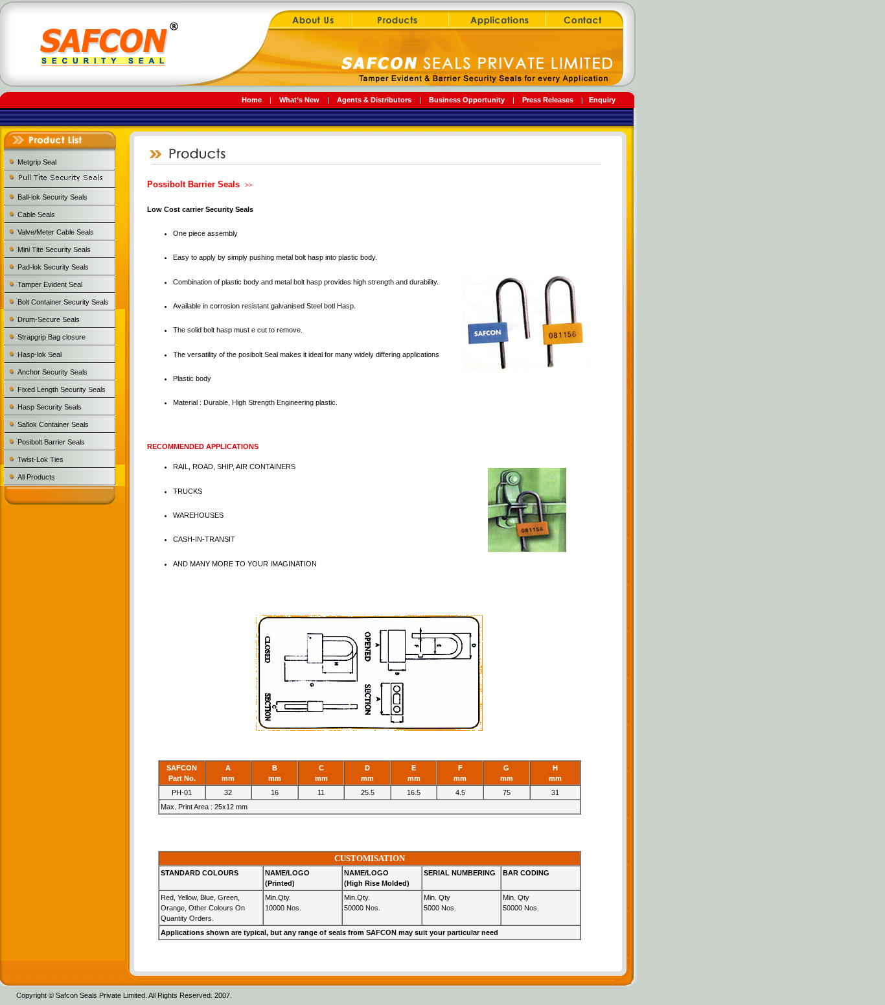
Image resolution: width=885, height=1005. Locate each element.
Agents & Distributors (374, 100)
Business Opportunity (467, 100)
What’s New (299, 100)
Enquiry (602, 100)
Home (252, 100)
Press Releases (547, 100)
